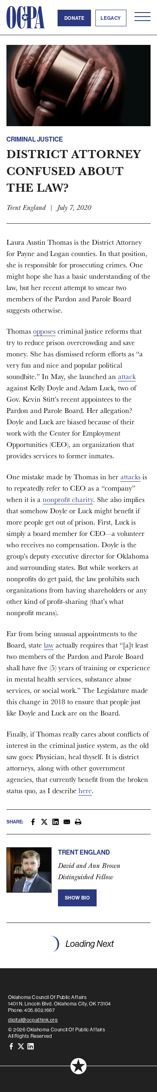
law (49, 645)
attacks (130, 476)
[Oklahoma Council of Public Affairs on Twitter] (21, 1046)
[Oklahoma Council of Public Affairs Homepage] (25, 17)
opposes (44, 331)
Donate (74, 18)
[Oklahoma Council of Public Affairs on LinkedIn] (30, 1046)
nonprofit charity (68, 499)
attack (127, 376)
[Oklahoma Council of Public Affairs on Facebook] (11, 1046)
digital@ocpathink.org (33, 1020)
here (85, 790)
